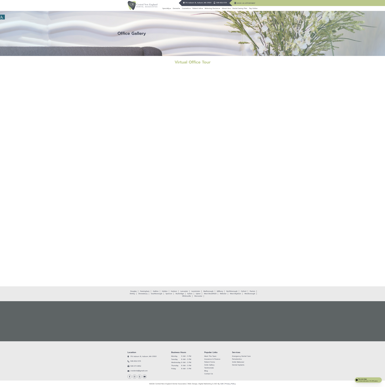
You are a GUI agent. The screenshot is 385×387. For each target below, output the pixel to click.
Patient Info (196, 8)
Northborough (232, 291)
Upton (198, 293)
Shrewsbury (142, 293)
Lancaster (184, 291)
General (176, 8)
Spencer (169, 293)
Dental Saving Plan (240, 8)
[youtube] (145, 377)
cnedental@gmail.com (139, 371)
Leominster (195, 291)
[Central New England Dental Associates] (143, 5)
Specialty (165, 8)
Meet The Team (210, 356)
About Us (225, 8)
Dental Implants (238, 365)
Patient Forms (209, 362)
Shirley (132, 293)
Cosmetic (185, 8)
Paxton (252, 291)
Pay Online (253, 8)
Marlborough (208, 291)
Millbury (220, 291)
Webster (223, 293)
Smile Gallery (209, 365)
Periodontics (237, 359)
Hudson (174, 291)
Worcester (198, 296)
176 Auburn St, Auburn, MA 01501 (198, 3)
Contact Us (208, 374)
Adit (221, 384)
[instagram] (135, 377)
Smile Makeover (238, 362)
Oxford (243, 291)
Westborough (249, 293)
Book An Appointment (246, 3)
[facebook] (130, 377)
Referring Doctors (212, 8)
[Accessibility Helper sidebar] (2, 17)
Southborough (156, 293)
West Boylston (235, 293)
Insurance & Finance (212, 359)
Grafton (156, 291)
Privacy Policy (230, 384)
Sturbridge (180, 293)
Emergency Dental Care (241, 356)
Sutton (189, 293)
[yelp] (140, 377)
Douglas (133, 291)
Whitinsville (186, 296)
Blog (206, 371)
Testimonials (209, 368)
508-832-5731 (221, 3)
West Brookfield (210, 293)
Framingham (144, 291)
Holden (165, 291)
